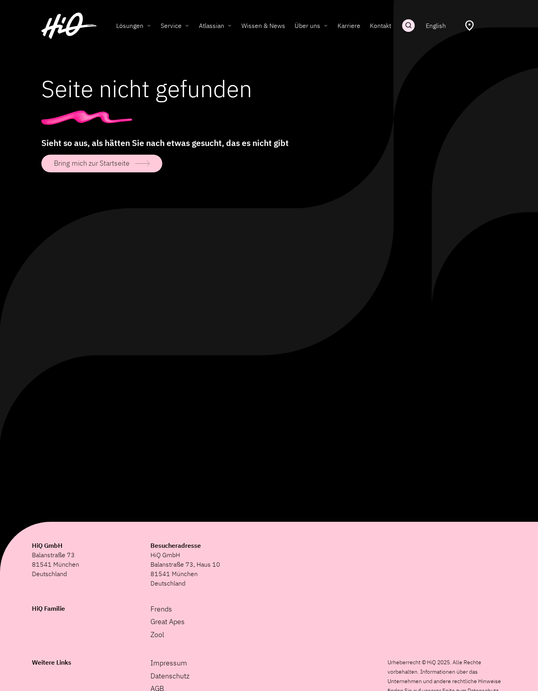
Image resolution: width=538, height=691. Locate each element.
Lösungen (129, 26)
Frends (161, 608)
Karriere (349, 26)
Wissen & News (263, 26)
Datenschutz (169, 675)
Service (171, 26)
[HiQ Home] (68, 26)
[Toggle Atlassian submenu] (230, 26)
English (436, 26)
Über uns (307, 26)
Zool (157, 634)
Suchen (408, 25)
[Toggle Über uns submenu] (326, 26)
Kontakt (380, 26)
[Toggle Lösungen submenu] (149, 26)
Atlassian (211, 26)
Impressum (168, 662)
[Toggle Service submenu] (187, 26)
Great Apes (167, 621)
